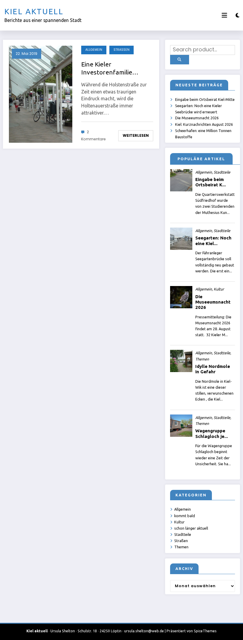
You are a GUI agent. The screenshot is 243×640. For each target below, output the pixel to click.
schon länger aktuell (191, 528)
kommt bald (184, 516)
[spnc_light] (237, 15)
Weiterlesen (136, 135)
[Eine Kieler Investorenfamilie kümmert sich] (40, 94)
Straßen (121, 49)
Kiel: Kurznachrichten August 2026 (204, 124)
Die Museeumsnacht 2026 (197, 118)
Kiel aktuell (34, 11)
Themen (181, 547)
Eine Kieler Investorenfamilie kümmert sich (106, 69)
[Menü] (224, 15)
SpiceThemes (205, 631)
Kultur (179, 522)
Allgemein (93, 49)
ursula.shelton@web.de (144, 631)
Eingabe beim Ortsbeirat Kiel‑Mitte (205, 99)
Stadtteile (182, 534)
